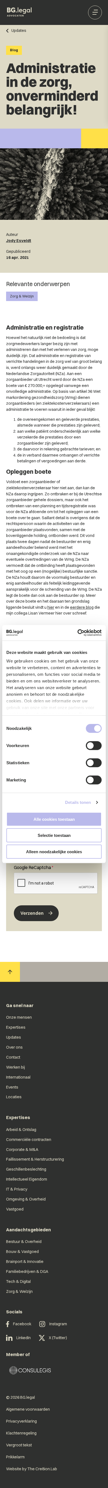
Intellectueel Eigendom (26, 1179)
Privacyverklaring (21, 1421)
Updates (13, 1037)
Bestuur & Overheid (24, 1241)
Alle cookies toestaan (54, 819)
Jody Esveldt (18, 240)
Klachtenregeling (21, 1433)
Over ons (14, 1047)
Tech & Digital (18, 1281)
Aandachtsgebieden (28, 1229)
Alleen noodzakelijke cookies (54, 851)
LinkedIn (23, 1337)
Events (12, 1087)
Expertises (15, 1027)
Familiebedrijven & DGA (27, 1271)
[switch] (94, 745)
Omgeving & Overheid (26, 1199)
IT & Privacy (16, 1189)
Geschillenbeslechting (26, 1169)
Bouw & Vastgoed (22, 1251)
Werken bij (15, 1067)
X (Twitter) (58, 1337)
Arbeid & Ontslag (21, 1129)
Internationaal (18, 1077)
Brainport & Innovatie (24, 1261)
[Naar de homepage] (19, 12)
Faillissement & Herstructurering (35, 1159)
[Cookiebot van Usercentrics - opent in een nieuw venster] (78, 632)
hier (50, 607)
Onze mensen (19, 1017)
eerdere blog (82, 607)
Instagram (58, 1323)
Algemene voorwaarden (28, 1409)
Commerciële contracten (28, 1139)
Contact (13, 1057)
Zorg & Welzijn (22, 296)
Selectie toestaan (54, 835)
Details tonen (78, 802)
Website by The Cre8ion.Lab (31, 1468)
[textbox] (54, 879)
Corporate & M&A (22, 1149)
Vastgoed (15, 1209)
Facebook (22, 1323)
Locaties (14, 1096)
